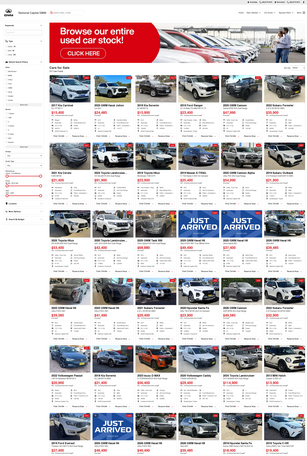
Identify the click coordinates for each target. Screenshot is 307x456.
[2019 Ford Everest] (70, 426)
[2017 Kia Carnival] (70, 88)
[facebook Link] (303, 2)
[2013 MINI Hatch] (284, 359)
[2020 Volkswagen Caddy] (198, 359)
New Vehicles (252, 12)
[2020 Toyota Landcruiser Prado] (113, 224)
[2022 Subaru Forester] (284, 88)
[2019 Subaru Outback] (284, 156)
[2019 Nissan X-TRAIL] (198, 156)
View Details (58, 136)
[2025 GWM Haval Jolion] (113, 88)
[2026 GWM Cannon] (241, 291)
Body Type (10, 161)
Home (241, 12)
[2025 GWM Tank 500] (155, 224)
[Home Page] (8, 12)
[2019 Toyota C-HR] (284, 426)
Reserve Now (78, 136)
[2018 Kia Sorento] (155, 88)
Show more (24, 105)
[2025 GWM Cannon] (241, 88)
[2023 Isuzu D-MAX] (155, 359)
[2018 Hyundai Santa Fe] (241, 426)
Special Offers (285, 12)
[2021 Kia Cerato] (70, 156)
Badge (8, 151)
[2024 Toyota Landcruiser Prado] (113, 156)
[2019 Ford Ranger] (198, 88)
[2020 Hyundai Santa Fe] (198, 291)
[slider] (7, 176)
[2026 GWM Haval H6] (284, 224)
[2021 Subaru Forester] (155, 291)
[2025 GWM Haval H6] (198, 224)
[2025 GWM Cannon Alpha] (241, 156)
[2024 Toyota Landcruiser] (241, 359)
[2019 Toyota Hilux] (155, 156)
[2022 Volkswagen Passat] (70, 359)
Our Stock (268, 12)
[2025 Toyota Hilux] (70, 224)
